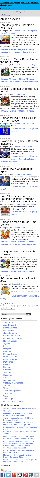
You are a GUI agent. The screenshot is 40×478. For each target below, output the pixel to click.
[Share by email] (36, 475)
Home (3, 12)
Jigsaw (6, 343)
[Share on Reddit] (19, 475)
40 (2, 308)
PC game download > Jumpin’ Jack (18, 280)
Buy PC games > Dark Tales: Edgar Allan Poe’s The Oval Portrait (19, 451)
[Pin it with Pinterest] (25, 475)
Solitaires (7, 375)
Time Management (12, 391)
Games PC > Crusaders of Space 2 (16, 170)
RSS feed (7, 471)
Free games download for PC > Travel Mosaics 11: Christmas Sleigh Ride (18, 424)
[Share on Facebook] (2, 475)
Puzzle (6, 364)
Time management (30, 12)
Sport (5, 377)
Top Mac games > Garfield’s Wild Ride (17, 26)
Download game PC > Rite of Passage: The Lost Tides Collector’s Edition (20, 461)
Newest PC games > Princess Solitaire (18, 439)
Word (5, 396)
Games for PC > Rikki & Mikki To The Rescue (18, 119)
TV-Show (7, 393)
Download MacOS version (10, 52)
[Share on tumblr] (31, 475)
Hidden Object (32, 65)
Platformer (30, 124)
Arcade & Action (19, 31)
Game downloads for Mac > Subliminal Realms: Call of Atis (18, 419)
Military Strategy (10, 354)
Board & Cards (10, 328)
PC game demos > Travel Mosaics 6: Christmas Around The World (17, 447)
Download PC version (8, 49)
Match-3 (7, 351)
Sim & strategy (5, 15)
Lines (5, 346)
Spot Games (9, 380)
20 (34, 306)
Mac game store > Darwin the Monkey (18, 253)
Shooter (29, 147)
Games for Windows (7, 33)
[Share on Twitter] (8, 475)
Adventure (8, 322)
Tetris (5, 388)
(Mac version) (30, 52)
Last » (12, 308)
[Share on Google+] (14, 475)
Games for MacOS (11, 335)
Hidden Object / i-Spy (14, 12)
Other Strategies (10, 359)
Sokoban (7, 372)
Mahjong (7, 349)
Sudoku (6, 385)
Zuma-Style (8, 398)
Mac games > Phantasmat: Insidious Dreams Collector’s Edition (17, 456)
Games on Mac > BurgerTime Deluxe (18, 223)
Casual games (32, 31)
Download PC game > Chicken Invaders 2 (19, 142)
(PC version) (26, 49)
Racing (6, 367)
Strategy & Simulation (13, 383)
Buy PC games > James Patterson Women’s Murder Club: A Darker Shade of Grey (18, 199)
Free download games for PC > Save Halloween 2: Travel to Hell (17, 414)
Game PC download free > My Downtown (19, 436)
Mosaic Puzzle (10, 356)
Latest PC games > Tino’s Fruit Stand (19, 90)
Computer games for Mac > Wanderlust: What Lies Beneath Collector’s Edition (18, 442)
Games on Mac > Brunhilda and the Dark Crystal (19, 60)
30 (37, 306)
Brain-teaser (9, 330)
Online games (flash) (13, 401)
